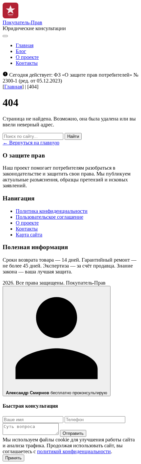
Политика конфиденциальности (52, 211)
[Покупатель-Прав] (10, 16)
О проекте (27, 57)
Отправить (73, 433)
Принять (13, 457)
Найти (73, 136)
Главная (24, 45)
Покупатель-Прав (22, 22)
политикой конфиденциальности (74, 451)
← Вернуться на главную (31, 142)
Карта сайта (29, 234)
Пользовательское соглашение (49, 217)
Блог (21, 51)
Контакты (27, 63)
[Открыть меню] (5, 36)
